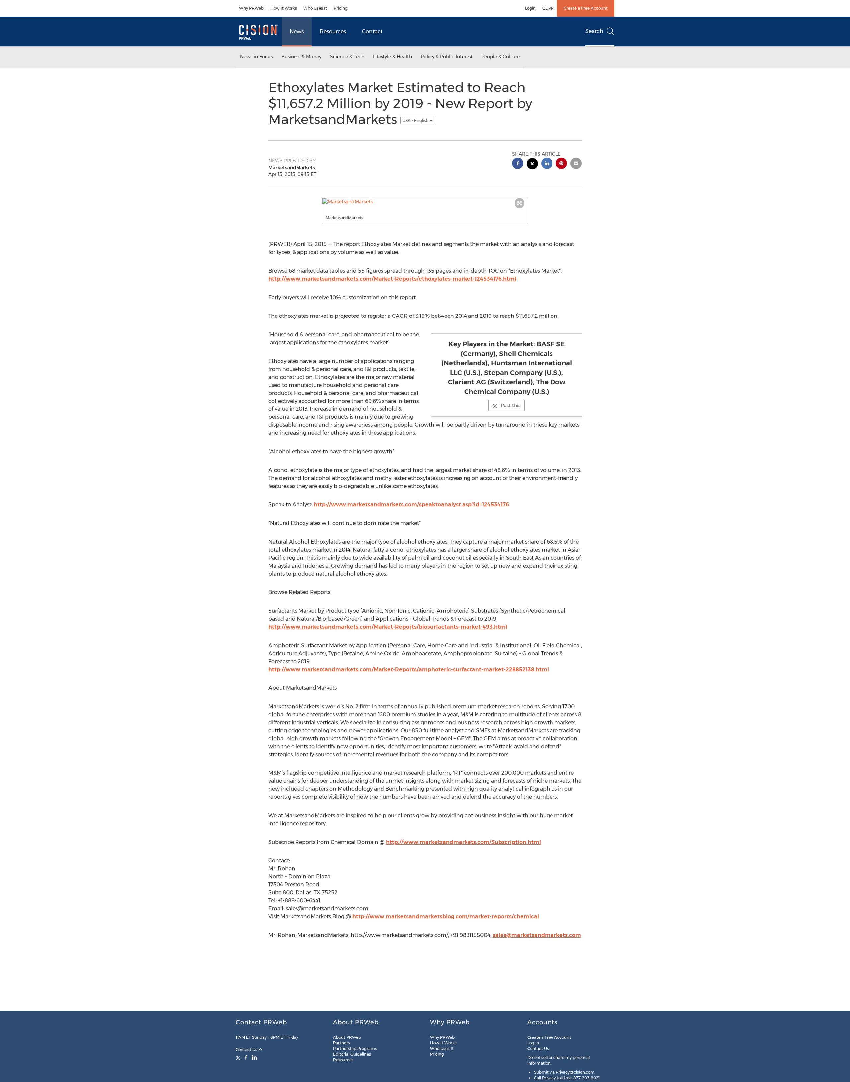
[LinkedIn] (254, 1057)
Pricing (341, 8)
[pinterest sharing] (561, 164)
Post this (510, 405)
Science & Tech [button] (347, 57)
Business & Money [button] (301, 57)
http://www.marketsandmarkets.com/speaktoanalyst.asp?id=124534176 (411, 504)
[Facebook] (246, 1057)
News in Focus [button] (256, 57)
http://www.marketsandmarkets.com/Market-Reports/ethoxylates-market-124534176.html (392, 279)
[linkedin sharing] (546, 164)
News (297, 31)
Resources (333, 31)
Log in (533, 1042)
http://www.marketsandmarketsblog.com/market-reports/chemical (445, 916)
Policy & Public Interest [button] (447, 57)
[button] (425, 201)
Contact (372, 31)
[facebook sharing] (517, 164)
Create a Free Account (586, 8)
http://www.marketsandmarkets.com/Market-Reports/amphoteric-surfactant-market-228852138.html (408, 669)
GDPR (548, 8)
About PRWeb (347, 1037)
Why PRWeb (251, 8)
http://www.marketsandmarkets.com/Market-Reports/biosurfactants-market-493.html (387, 627)
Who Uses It (315, 8)
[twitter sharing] (532, 164)
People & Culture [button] (500, 57)
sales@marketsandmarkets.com (537, 935)
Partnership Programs (355, 1048)
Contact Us (247, 1049)
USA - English (416, 120)
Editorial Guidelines (352, 1054)
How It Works (283, 8)
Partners (341, 1042)
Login (530, 8)
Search (594, 31)
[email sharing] (576, 164)
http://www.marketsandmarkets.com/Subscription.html (463, 842)
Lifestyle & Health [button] (392, 57)
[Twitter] (239, 1057)
